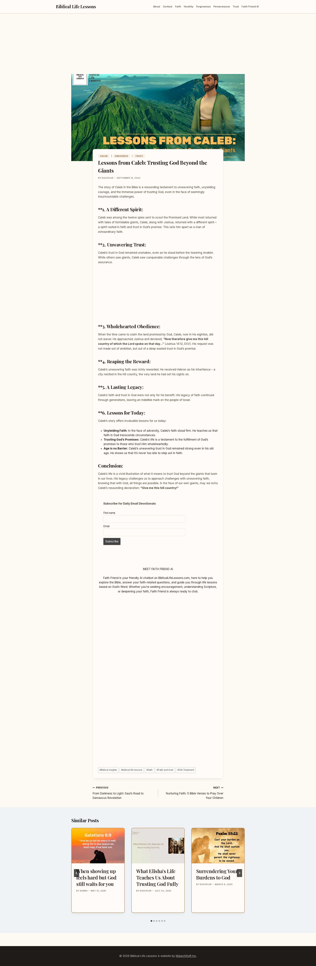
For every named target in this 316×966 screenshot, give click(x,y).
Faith (178, 6)
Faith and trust (165, 770)
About (156, 6)
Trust (236, 6)
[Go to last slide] (76, 873)
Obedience (121, 156)
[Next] (239, 873)
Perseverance (221, 6)
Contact (167, 6)
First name (109, 512)
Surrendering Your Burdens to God (217, 874)
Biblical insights (108, 770)
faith (149, 770)
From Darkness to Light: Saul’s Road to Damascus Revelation (118, 793)
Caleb (104, 156)
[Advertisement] (158, 50)
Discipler (107, 178)
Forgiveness (203, 6)
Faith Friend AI (250, 6)
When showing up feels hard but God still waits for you (96, 877)
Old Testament (185, 770)
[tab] (151, 921)
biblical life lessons (131, 770)
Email (106, 526)
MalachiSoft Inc (186, 956)
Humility (188, 6)
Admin (83, 891)
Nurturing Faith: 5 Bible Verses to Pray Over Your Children (194, 793)
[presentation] (98, 845)
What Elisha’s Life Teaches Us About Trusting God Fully (157, 877)
